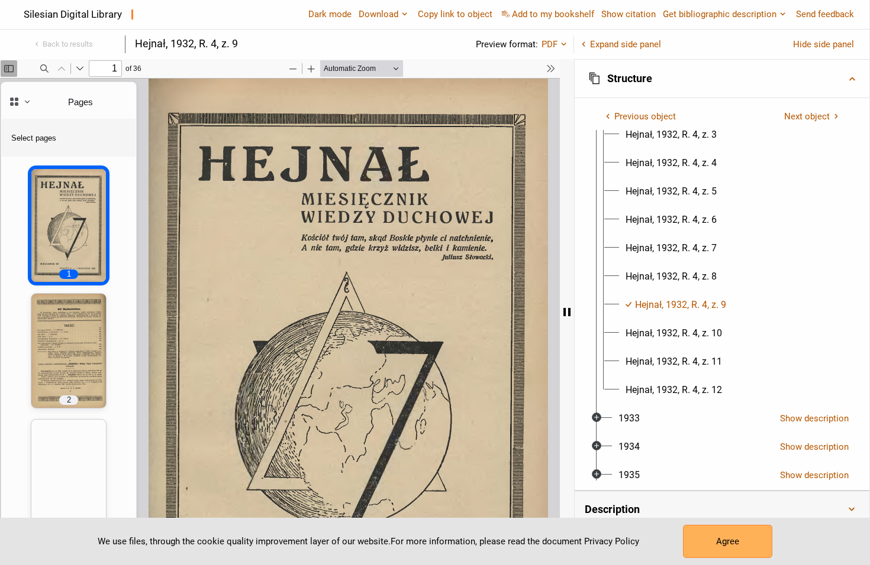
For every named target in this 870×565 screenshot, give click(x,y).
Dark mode (330, 14)
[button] (722, 79)
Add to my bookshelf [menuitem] (553, 14)
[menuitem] (671, 135)
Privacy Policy (611, 541)
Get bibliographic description (719, 14)
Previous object (645, 116)
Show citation (628, 14)
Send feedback (825, 14)
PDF (550, 44)
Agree (727, 541)
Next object (807, 116)
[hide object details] (567, 312)
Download (378, 14)
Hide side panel (823, 44)
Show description (814, 418)
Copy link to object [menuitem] (455, 14)
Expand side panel (625, 44)
